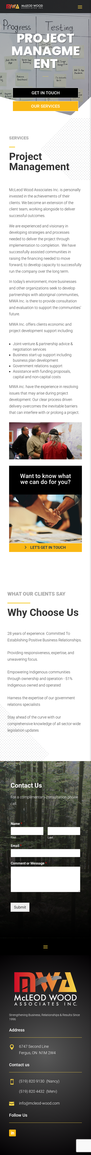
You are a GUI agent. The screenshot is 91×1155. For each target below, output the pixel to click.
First (13, 837)
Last (50, 837)
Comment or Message (29, 863)
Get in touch (46, 92)
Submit (20, 907)
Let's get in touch (48, 547)
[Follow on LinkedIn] (12, 1133)
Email (16, 846)
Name (16, 824)
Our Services (45, 106)
